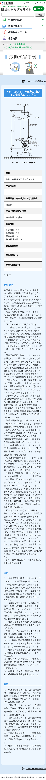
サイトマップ (39, 3)
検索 (40, 14)
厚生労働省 (7, 3)
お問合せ (27, 3)
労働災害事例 (18, 44)
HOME (39, 8)
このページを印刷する (36, 81)
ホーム (6, 44)
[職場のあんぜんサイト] (16, 7)
